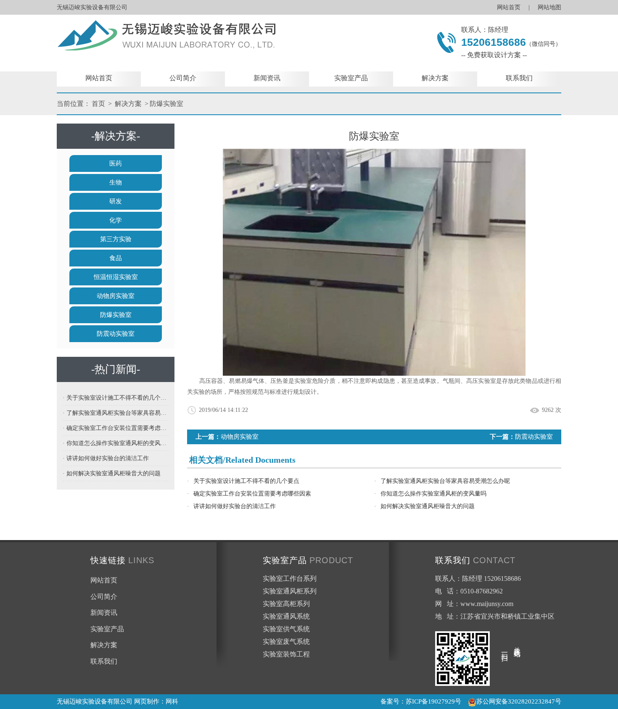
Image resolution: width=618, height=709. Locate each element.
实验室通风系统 (286, 616)
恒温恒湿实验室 (116, 277)
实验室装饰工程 (286, 654)
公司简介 (182, 78)
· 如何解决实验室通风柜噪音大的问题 (112, 473)
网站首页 (508, 7)
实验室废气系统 (286, 641)
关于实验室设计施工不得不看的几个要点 (246, 481)
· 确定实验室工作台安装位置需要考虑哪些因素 (116, 428)
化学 (115, 220)
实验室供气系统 (286, 629)
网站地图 (549, 7)
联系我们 (519, 78)
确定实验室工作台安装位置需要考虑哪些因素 (252, 493)
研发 (115, 201)
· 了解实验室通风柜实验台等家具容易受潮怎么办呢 (116, 413)
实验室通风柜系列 (290, 591)
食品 (115, 258)
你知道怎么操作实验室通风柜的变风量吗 (433, 493)
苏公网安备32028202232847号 (518, 701)
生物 (115, 182)
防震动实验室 (116, 333)
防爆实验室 (166, 103)
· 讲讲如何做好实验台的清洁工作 (106, 458)
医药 (115, 163)
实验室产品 (351, 78)
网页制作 (146, 701)
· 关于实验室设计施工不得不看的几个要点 (116, 398)
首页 (98, 103)
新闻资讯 (267, 78)
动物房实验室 (116, 296)
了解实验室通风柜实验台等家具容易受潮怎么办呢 (445, 481)
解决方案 (435, 78)
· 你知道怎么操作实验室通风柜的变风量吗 (116, 443)
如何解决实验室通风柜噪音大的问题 (427, 506)
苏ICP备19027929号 (433, 701)
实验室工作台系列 (290, 578)
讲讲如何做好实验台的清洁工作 (234, 506)
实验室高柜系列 (286, 603)
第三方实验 (116, 239)
